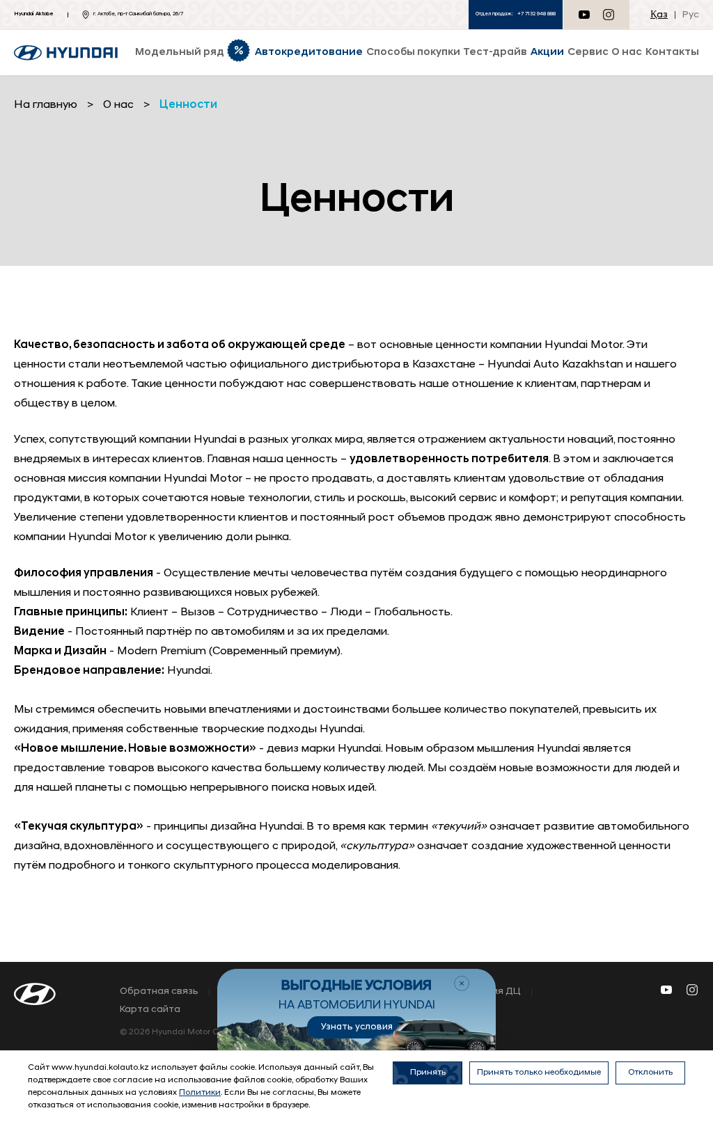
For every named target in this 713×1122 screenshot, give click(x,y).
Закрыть (461, 983)
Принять (428, 1072)
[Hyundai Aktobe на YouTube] (584, 15)
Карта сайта (150, 1010)
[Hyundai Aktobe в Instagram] (609, 15)
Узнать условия (357, 1027)
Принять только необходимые (539, 1072)
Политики (200, 1093)
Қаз (659, 15)
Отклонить (650, 1072)
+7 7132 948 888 (536, 14)
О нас (118, 105)
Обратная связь (159, 992)
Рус (690, 15)
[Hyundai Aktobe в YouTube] (666, 990)
